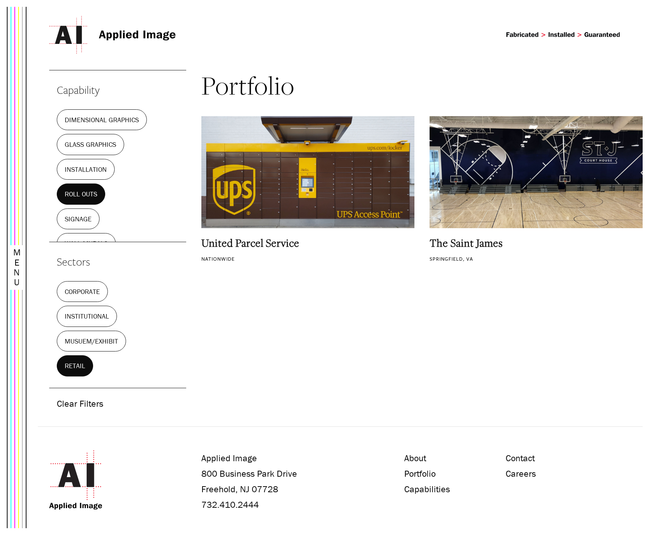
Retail (75, 365)
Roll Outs (81, 194)
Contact (520, 458)
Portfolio (420, 473)
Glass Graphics (90, 144)
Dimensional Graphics (102, 119)
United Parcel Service (250, 243)
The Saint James (466, 243)
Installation (86, 169)
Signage (78, 219)
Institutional (87, 316)
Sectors (73, 261)
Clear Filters (80, 403)
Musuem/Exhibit (91, 341)
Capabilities (427, 489)
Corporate (82, 291)
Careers (521, 473)
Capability (78, 89)
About (415, 458)
